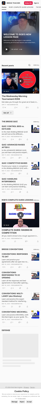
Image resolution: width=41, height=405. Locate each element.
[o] (6, 49)
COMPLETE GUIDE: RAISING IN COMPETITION (17, 231)
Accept (29, 402)
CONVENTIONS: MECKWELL (15, 312)
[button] (4, 7)
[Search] (29, 65)
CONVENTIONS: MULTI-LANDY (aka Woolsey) (12, 294)
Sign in (36, 3)
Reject (22, 402)
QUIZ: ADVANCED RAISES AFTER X (13, 146)
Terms (32, 387)
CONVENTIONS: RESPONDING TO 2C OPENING (11, 275)
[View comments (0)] (15, 241)
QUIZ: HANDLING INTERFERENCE (9, 180)
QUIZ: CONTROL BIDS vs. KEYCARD (13, 127)
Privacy (26, 387)
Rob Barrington (12, 104)
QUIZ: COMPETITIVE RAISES (14, 163)
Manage (14, 402)
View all (36, 65)
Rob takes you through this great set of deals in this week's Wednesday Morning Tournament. (19, 102)
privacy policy (22, 398)
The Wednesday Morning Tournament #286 (14, 97)
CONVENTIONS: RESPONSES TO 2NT (15, 255)
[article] (20, 89)
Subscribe (28, 3)
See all (6, 113)
